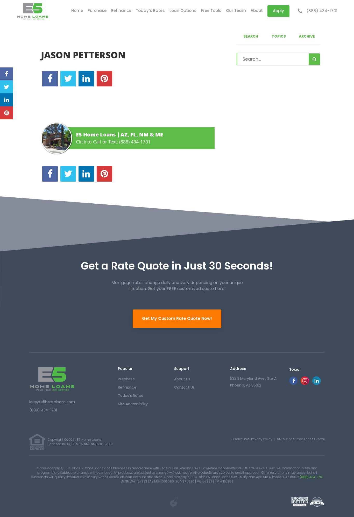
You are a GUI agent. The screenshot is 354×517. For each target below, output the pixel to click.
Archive (307, 36)
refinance (127, 387)
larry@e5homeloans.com (52, 401)
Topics (279, 36)
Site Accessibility (133, 403)
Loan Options (182, 10)
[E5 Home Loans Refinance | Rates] (52, 378)
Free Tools (211, 10)
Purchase (97, 10)
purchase (126, 379)
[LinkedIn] (316, 384)
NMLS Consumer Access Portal (301, 439)
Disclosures (240, 439)
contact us (184, 387)
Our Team (236, 10)
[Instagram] (305, 384)
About (257, 10)
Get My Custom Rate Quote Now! (177, 318)
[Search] (314, 59)
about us (182, 379)
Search (250, 36)
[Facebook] (293, 384)
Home (77, 10)
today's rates (130, 395)
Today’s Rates (150, 10)
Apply (278, 10)
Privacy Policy (261, 439)
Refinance (121, 10)
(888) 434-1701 (322, 11)
